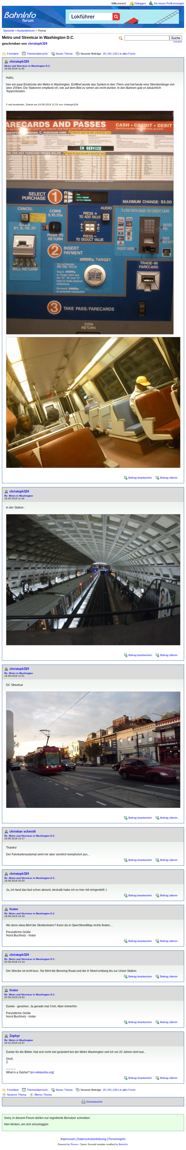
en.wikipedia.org (42, 1072)
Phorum (74, 1144)
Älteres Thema (43, 1094)
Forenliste (13, 53)
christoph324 (37, 43)
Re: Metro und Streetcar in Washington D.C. (29, 835)
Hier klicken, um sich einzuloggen (26, 1124)
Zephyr (14, 1036)
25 (104, 53)
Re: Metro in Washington (18, 495)
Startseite (8, 30)
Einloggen (140, 3)
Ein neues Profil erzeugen (169, 3)
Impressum (68, 1139)
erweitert (177, 42)
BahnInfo (123, 1144)
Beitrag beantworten (140, 477)
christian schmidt (22, 831)
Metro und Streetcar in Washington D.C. (27, 66)
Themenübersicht (37, 53)
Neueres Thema (16, 1094)
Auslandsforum (26, 30)
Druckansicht (94, 1101)
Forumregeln (116, 1139)
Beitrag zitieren (169, 477)
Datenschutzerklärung (91, 1139)
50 (109, 53)
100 (115, 53)
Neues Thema (64, 53)
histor (13, 909)
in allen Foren (127, 53)
